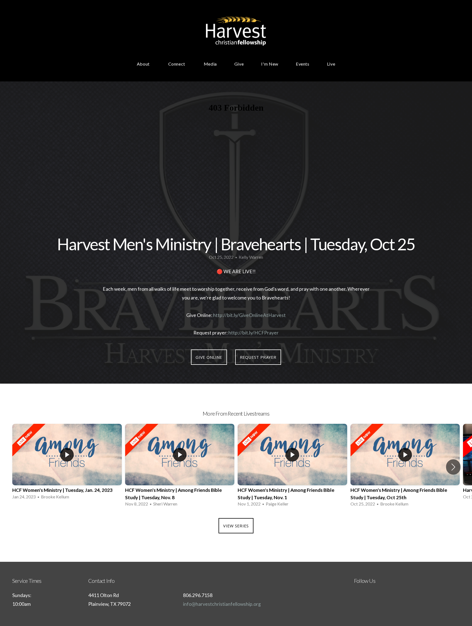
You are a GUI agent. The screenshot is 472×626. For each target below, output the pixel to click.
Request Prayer (258, 357)
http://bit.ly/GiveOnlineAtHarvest (249, 315)
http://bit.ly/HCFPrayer (253, 333)
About (144, 63)
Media (210, 63)
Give (239, 63)
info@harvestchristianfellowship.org (222, 604)
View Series (236, 525)
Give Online (209, 357)
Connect (177, 63)
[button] (453, 467)
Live (331, 63)
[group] (67, 463)
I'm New (269, 63)
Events (302, 63)
